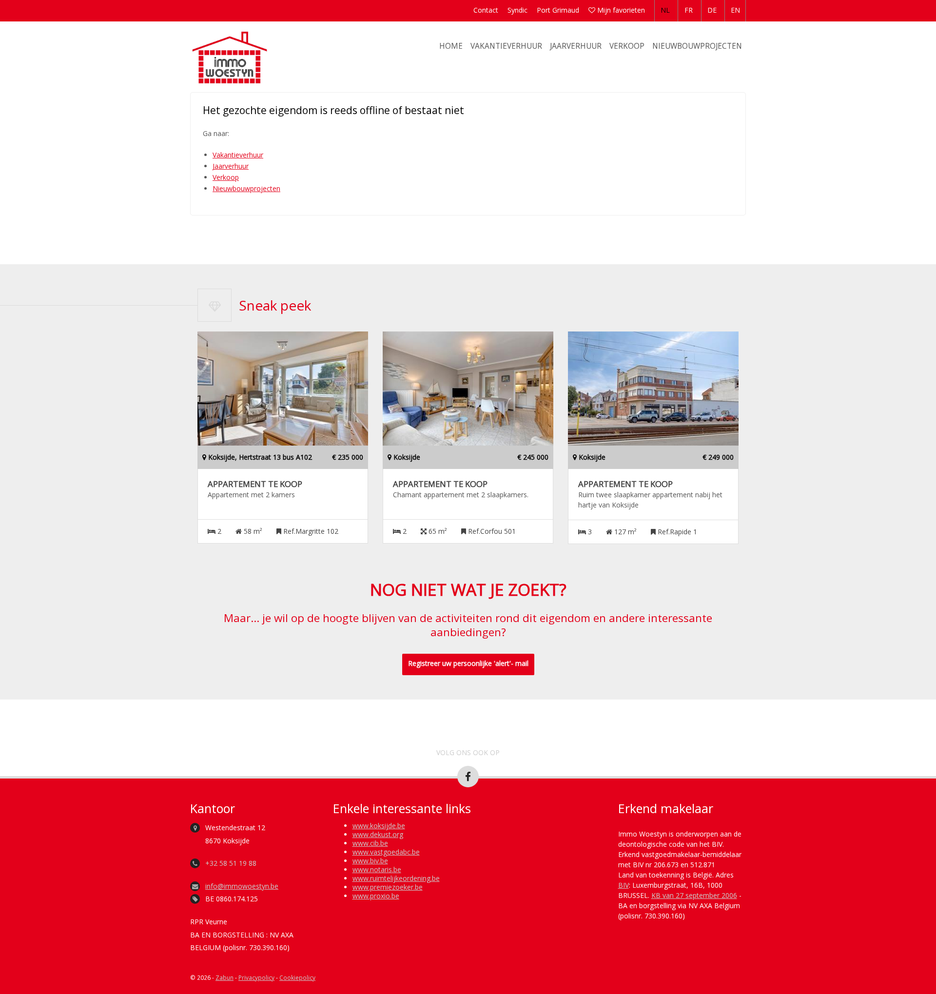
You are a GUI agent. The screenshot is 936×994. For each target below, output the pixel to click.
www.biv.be (370, 860)
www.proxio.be (375, 895)
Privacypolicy (256, 977)
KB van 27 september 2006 (694, 895)
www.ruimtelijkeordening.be (396, 878)
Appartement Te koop (255, 484)
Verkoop (626, 46)
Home (451, 46)
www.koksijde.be (378, 825)
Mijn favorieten (620, 10)
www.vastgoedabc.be (386, 852)
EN (735, 10)
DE (712, 10)
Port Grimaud (558, 10)
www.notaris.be (376, 869)
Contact (485, 10)
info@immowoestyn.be (241, 886)
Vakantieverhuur (506, 46)
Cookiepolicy (297, 977)
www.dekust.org (377, 834)
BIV (623, 885)
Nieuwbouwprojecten (697, 46)
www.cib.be (370, 843)
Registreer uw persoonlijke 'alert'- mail (468, 663)
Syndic (517, 10)
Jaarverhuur (576, 46)
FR (688, 10)
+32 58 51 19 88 (230, 863)
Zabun (224, 977)
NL (665, 10)
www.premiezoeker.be (387, 887)
